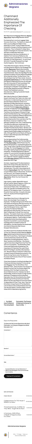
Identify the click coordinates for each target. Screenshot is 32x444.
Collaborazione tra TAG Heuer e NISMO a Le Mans (14, 401)
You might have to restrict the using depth (9, 303)
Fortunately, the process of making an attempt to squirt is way (23, 303)
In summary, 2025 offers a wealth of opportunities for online (12, 414)
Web (5, 362)
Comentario (7, 330)
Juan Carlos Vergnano (15, 31)
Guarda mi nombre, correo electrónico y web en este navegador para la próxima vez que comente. (16, 370)
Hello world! (8, 396)
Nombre (6, 348)
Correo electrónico (9, 355)
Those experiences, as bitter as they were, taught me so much (14, 407)
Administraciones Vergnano (17, 426)
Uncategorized (26, 31)
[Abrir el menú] (31, 5)
